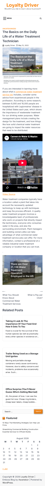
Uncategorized (9, 29)
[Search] (40, 18)
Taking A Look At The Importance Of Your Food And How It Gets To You (21, 324)
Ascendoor (23, 479)
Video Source (8, 194)
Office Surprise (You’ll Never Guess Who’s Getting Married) (21, 390)
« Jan (5, 469)
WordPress (7, 482)
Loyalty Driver (22, 5)
